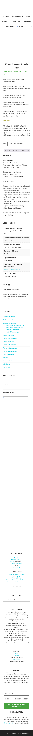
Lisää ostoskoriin (16, 144)
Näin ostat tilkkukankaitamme (16, 582)
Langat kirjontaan (8, 335)
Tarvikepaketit (7, 361)
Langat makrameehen (10, 338)
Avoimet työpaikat (16, 564)
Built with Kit (16, 712)
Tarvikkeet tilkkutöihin (10, 351)
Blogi (12, 562)
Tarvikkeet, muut (8, 354)
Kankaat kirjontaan (9, 317)
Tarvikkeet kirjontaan (10, 345)
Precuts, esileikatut (12, 330)
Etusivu (16, 556)
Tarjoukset (6, 367)
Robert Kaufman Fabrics (12, 269)
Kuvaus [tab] (7, 150)
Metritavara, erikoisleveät (14, 328)
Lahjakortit (6, 364)
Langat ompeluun (8, 342)
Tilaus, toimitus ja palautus (16, 574)
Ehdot (16, 653)
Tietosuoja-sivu (9, 723)
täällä (16, 645)
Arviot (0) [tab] (25, 150)
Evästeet (16, 655)
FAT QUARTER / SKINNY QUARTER (14, 126)
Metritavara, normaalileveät (15, 325)
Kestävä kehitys (16, 560)
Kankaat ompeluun (9, 320)
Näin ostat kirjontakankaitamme (16, 580)
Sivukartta (16, 567)
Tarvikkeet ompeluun (10, 348)
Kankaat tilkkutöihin (9, 323)
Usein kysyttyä (16, 576)
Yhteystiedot (16, 578)
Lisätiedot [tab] (16, 150)
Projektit (6, 358)
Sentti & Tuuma (16, 7)
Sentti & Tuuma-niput (12, 332)
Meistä (16, 558)
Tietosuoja (16, 659)
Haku (6, 385)
